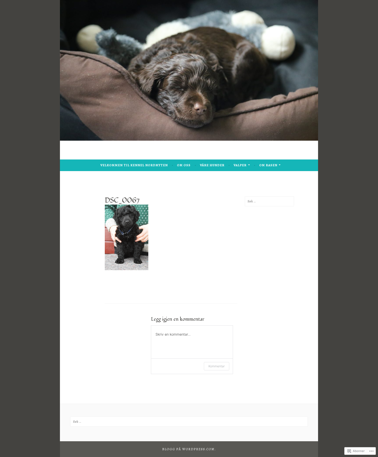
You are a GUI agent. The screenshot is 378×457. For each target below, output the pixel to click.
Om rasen (268, 165)
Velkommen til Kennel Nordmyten (134, 165)
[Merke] (269, 201)
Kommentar (216, 366)
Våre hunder (212, 165)
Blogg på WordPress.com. (189, 449)
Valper (240, 165)
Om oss (184, 165)
